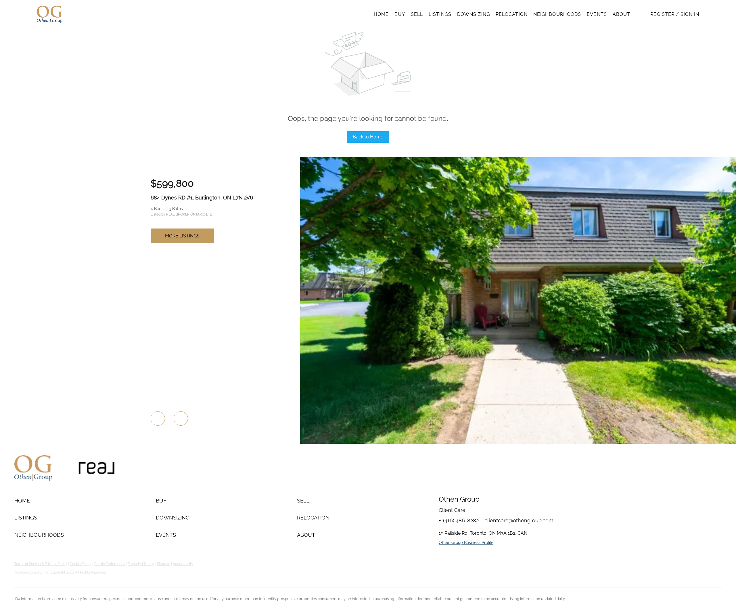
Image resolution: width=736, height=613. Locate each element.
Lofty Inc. (41, 572)
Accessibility (183, 564)
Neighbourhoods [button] (557, 14)
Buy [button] (399, 14)
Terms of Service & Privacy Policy (40, 564)
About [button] (621, 14)
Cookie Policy (80, 564)
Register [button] (662, 14)
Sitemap (163, 564)
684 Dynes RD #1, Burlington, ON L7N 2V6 (202, 198)
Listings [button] (440, 14)
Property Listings (141, 564)
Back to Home (368, 137)
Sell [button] (417, 14)
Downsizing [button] (473, 14)
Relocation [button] (512, 14)
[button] (49, 14)
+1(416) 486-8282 (459, 520)
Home (381, 14)
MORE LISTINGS (182, 236)
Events (597, 14)
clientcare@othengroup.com (518, 520)
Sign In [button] (690, 14)
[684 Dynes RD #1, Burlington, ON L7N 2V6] (518, 442)
